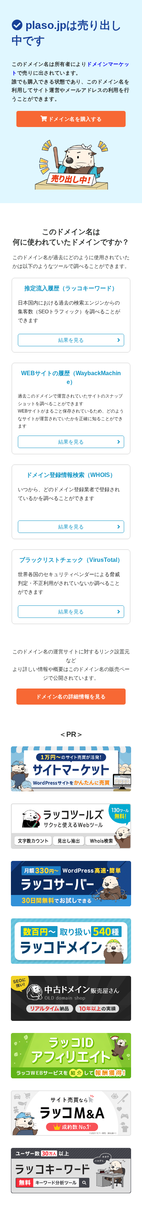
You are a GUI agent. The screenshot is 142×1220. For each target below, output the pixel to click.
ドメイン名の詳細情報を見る (71, 696)
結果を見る (71, 340)
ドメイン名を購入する (75, 119)
